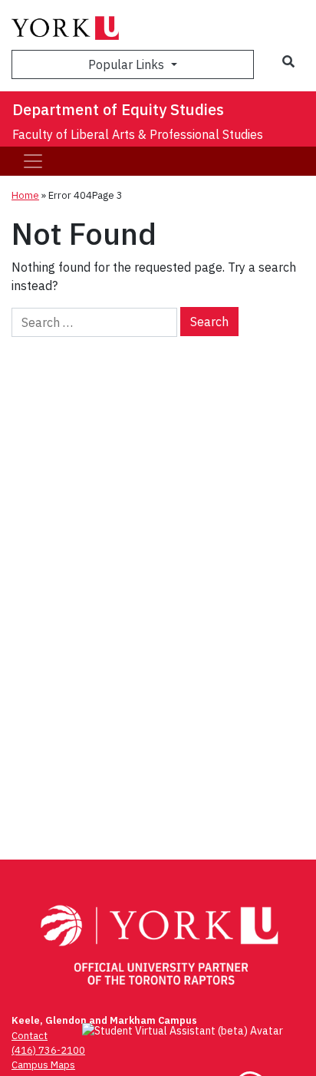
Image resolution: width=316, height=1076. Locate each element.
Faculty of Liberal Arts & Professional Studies (137, 134)
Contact (30, 1035)
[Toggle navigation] (33, 161)
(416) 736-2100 (48, 1050)
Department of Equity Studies (118, 109)
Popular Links (127, 64)
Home (25, 195)
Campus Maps (43, 1064)
